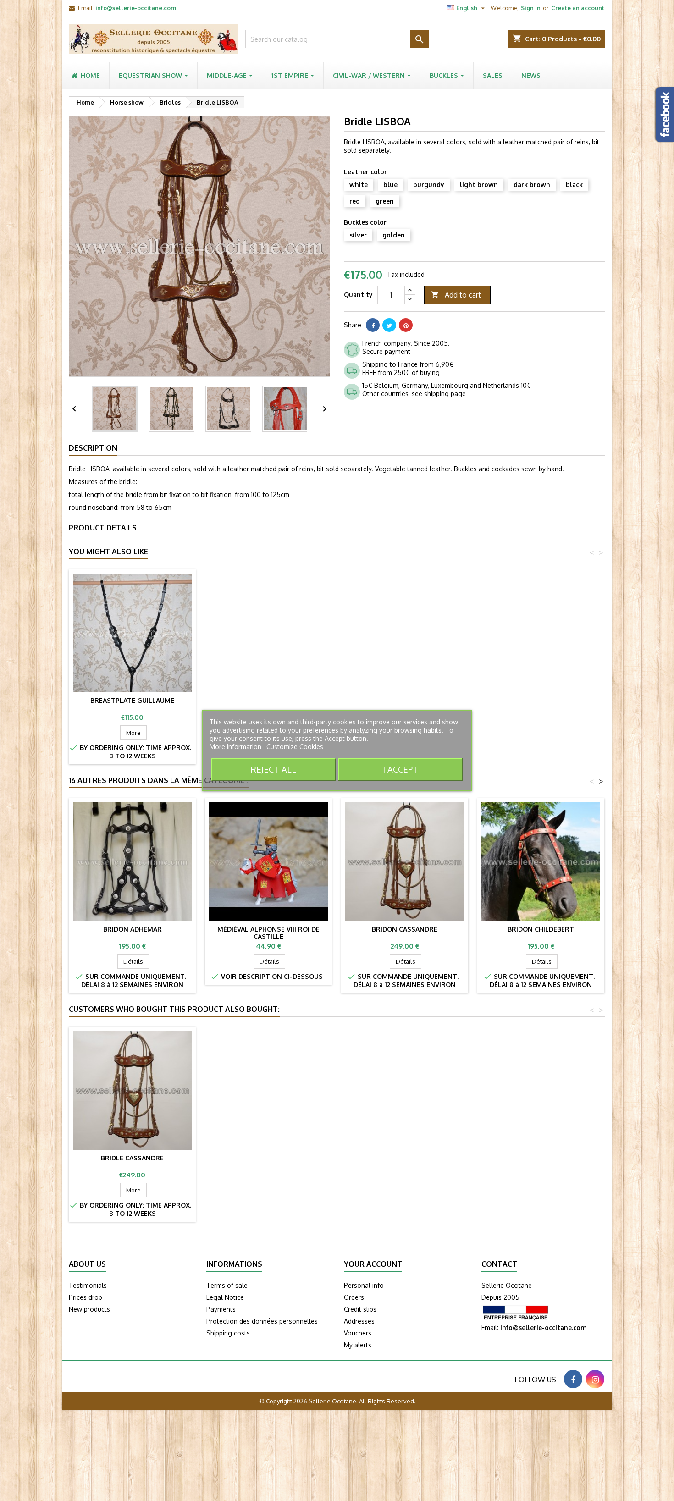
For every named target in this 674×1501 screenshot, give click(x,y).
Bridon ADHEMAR (132, 929)
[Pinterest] (406, 325)
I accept (400, 769)
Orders (354, 1297)
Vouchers (357, 1333)
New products (89, 1309)
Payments (221, 1309)
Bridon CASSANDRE (404, 929)
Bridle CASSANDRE (132, 1158)
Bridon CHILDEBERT (541, 929)
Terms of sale (227, 1285)
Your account (373, 1264)
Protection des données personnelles (262, 1321)
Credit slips (360, 1309)
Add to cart (456, 294)
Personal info (364, 1285)
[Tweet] (389, 325)
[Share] (373, 325)
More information (236, 746)
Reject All (273, 769)
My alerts (357, 1345)
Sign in (531, 7)
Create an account (577, 7)
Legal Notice (225, 1297)
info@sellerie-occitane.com (135, 7)
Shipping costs (228, 1333)
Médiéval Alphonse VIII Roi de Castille (268, 932)
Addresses (359, 1321)
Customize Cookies (294, 746)
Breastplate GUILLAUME (132, 700)
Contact (499, 1264)
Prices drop (85, 1297)
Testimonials (88, 1285)
